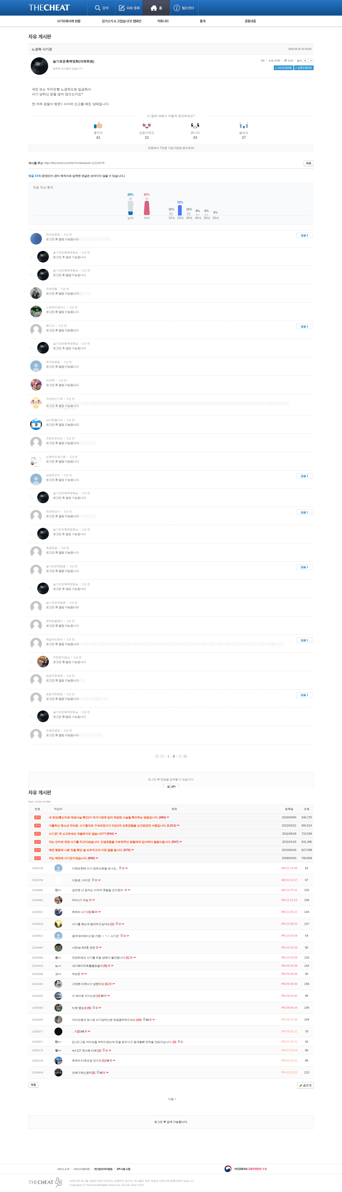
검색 (101, 8)
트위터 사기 (81, 912)
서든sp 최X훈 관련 (84, 947)
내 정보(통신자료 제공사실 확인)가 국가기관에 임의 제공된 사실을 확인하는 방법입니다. (107, 817)
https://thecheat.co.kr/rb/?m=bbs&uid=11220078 (74, 163)
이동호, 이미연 (81, 880)
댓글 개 (34, 176)
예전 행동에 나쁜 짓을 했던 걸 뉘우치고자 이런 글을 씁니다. (90, 850)
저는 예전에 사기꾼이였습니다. (72, 858)
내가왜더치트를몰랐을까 (89, 965)
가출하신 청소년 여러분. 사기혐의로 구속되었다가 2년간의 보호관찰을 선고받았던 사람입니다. (113, 825)
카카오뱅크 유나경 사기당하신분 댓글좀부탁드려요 (106, 1019)
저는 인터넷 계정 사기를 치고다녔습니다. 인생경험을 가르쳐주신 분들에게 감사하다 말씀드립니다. (114, 842)
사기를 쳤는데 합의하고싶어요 (93, 924)
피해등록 (129, 8)
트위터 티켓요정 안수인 (89, 1060)
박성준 (76, 974)
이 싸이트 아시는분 (86, 995)
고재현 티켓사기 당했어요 (90, 984)
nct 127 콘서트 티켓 (86, 1050)
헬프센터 (184, 8)
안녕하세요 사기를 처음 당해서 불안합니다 (100, 957)
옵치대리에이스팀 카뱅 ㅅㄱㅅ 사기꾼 (96, 936)
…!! (76, 1031)
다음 (171, 1099)
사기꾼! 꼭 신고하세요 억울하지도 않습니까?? (81, 833)
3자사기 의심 (80, 900)
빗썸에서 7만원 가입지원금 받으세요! (171, 148)
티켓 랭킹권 (81, 1008)
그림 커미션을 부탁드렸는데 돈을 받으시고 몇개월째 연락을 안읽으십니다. (128, 1042)
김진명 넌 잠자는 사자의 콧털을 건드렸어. (98, 890)
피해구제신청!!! (83, 1072)
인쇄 (290, 60)
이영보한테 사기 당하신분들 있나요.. (95, 868)
